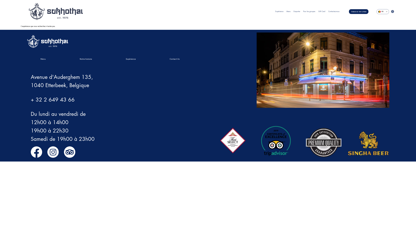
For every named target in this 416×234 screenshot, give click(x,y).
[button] (392, 11)
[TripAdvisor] (69, 152)
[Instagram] (53, 152)
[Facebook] (36, 152)
